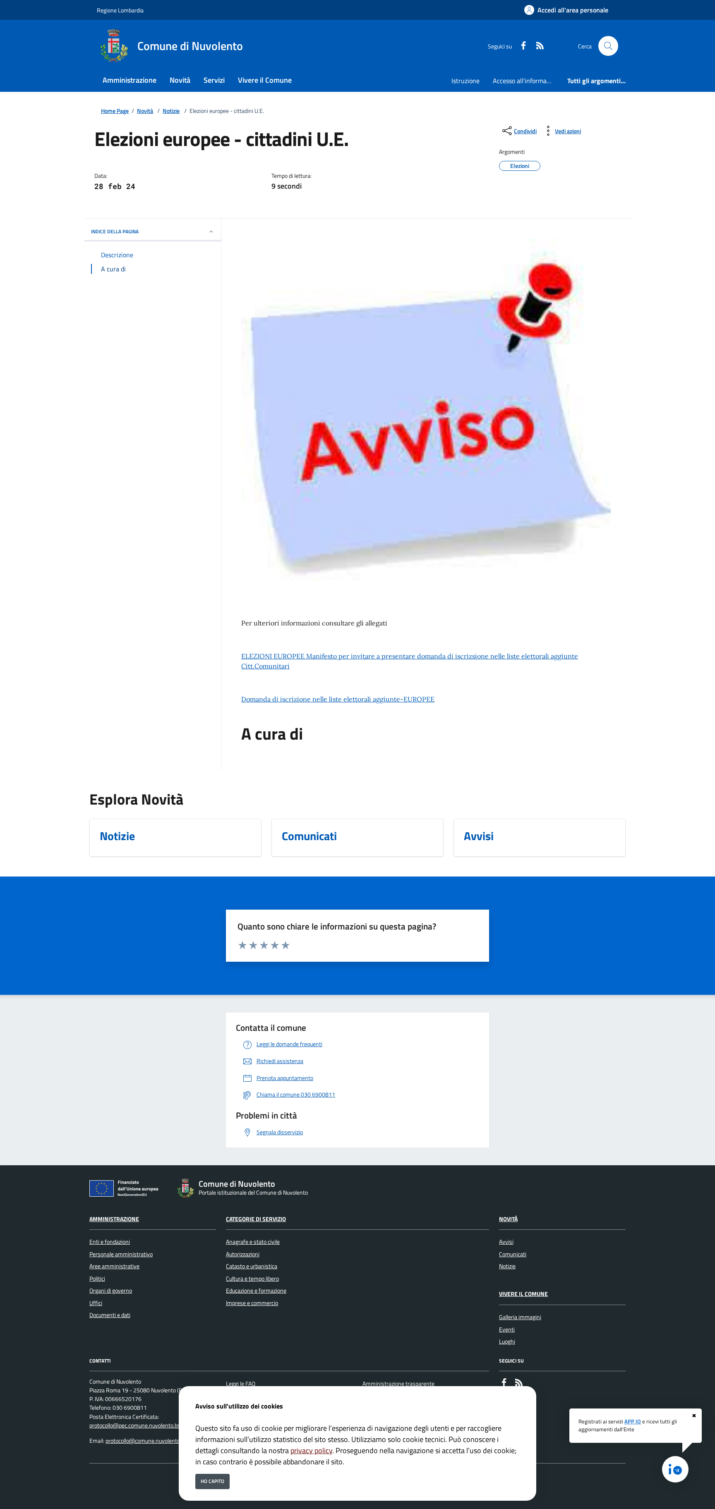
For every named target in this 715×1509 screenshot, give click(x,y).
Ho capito (212, 1481)
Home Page (115, 111)
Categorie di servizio (256, 1219)
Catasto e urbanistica (251, 1266)
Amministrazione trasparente (398, 1383)
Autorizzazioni (242, 1254)
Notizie (171, 111)
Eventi (507, 1329)
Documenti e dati (109, 1315)
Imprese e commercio (252, 1303)
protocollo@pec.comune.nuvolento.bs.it (137, 1425)
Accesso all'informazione (527, 81)
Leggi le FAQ (240, 1383)
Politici (97, 1278)
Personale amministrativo (121, 1254)
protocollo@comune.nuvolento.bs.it (149, 1440)
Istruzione (465, 81)
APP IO (632, 1421)
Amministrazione (114, 1219)
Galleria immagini (520, 1317)
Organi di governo (110, 1290)
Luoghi (507, 1341)
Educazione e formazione (256, 1290)
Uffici (95, 1303)
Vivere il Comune (523, 1293)
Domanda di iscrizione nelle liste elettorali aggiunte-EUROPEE (337, 699)
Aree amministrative (114, 1266)
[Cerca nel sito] (608, 46)
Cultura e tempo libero (252, 1278)
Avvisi (506, 1241)
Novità (145, 111)
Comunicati (512, 1254)
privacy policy (311, 1450)
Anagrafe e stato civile (253, 1241)
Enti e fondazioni (109, 1241)
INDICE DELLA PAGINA (115, 231)
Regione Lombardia (120, 10)
